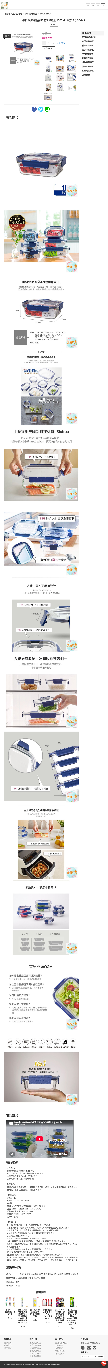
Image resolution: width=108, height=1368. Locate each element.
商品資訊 (54, 25)
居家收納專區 (88, 50)
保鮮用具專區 (88, 62)
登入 (66, 1343)
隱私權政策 (60, 1351)
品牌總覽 (86, 75)
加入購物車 (49, 48)
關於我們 (7, 1343)
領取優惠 (100, 1357)
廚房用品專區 (88, 58)
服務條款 (59, 1348)
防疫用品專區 (88, 46)
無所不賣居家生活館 (13, 14)
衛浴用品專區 (88, 42)
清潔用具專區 (88, 67)
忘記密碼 (59, 1345)
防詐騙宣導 (60, 1353)
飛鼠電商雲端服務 (53, 1364)
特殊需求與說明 (89, 37)
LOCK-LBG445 (47, 14)
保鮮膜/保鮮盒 (31, 14)
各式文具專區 (88, 54)
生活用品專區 (88, 71)
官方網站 (7, 1348)
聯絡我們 (7, 1345)
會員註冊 (59, 1343)
